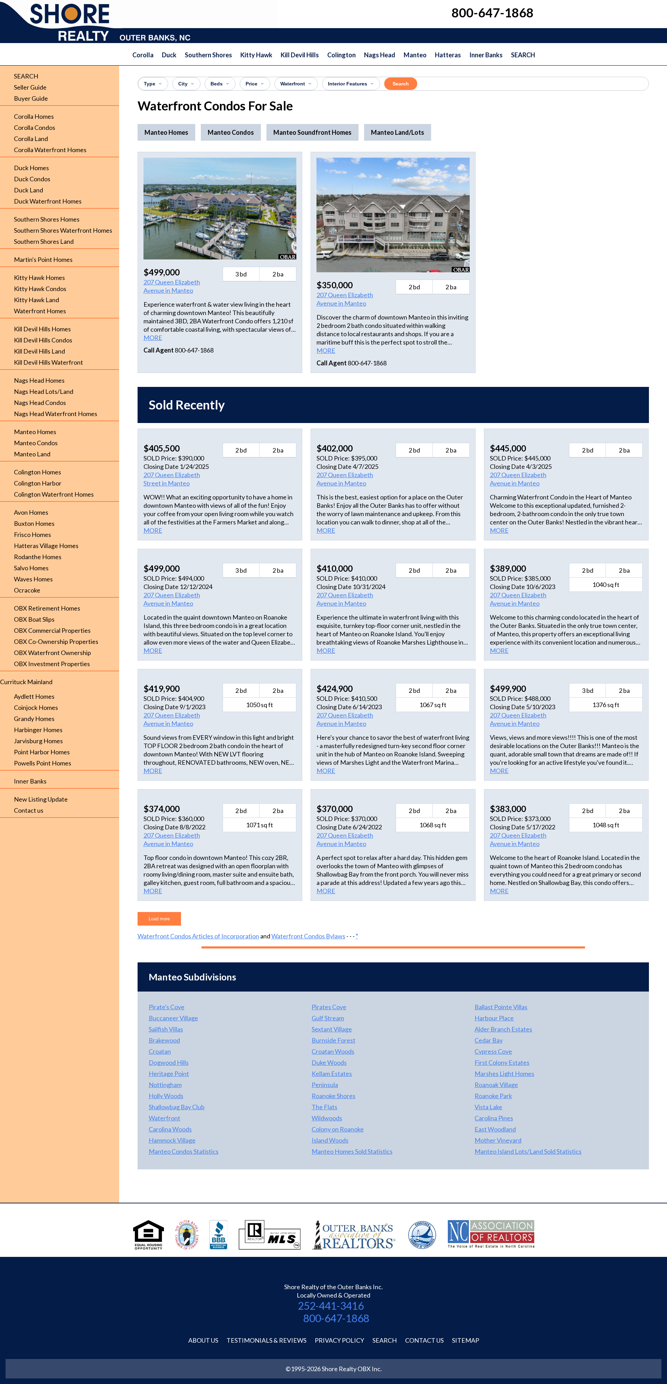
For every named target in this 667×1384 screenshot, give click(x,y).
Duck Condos (32, 179)
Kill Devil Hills (300, 55)
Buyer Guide (31, 98)
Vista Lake (488, 1107)
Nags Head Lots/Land (43, 391)
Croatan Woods (333, 1051)
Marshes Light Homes (504, 1073)
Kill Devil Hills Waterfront (48, 362)
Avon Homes (31, 512)
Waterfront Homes (40, 311)
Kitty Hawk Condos (40, 288)
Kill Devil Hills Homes (42, 329)
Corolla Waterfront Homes (50, 150)
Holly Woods (166, 1096)
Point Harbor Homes (42, 752)
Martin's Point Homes (43, 259)
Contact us (28, 810)
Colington (341, 55)
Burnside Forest (333, 1040)
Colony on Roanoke (338, 1129)
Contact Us (424, 1340)
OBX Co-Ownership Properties (56, 641)
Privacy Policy (339, 1340)
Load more (159, 918)
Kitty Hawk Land (36, 300)
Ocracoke (27, 590)
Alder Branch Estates (503, 1029)
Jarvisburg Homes (38, 741)
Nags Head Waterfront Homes (55, 413)
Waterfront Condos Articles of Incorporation (198, 936)
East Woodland (495, 1129)
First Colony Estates (502, 1062)
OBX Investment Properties (52, 664)
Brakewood (164, 1040)
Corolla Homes (34, 116)
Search (401, 83)
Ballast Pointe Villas (501, 1007)
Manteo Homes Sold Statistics (352, 1151)
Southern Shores (208, 55)
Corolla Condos (34, 127)
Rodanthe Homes (37, 557)
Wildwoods (327, 1118)
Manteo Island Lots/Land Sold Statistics (528, 1151)
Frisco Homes (32, 534)
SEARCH (523, 55)
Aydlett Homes (34, 696)
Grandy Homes (34, 718)
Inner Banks (486, 55)
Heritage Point (169, 1073)
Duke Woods (329, 1062)
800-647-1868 (336, 1318)
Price (251, 83)
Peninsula (325, 1084)
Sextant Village (332, 1029)
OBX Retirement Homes (47, 608)
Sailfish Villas (166, 1029)
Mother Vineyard (498, 1140)
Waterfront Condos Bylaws (308, 936)
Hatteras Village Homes (46, 545)
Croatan (160, 1051)
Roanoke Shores (333, 1096)
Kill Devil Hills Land (39, 351)
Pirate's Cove (166, 1007)
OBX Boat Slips (34, 619)
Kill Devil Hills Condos (43, 340)
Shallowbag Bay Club (177, 1107)
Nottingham (165, 1084)
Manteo (415, 55)
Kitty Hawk (256, 55)
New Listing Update (41, 799)
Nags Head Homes (39, 380)
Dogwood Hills (169, 1062)
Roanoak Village (496, 1084)
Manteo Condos (36, 443)
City (183, 83)
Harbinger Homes (38, 730)
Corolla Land (31, 138)
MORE (152, 337)
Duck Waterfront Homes (48, 201)
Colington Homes (37, 472)
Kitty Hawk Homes (39, 277)
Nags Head (379, 55)
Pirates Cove (329, 1007)
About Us (203, 1340)
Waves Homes (33, 579)
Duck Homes (31, 168)
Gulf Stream (328, 1018)
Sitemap (465, 1340)
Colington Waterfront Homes (54, 494)
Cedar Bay (489, 1040)
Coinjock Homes (36, 707)
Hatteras (448, 55)
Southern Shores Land (44, 241)
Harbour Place (494, 1018)
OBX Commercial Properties (52, 630)
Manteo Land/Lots (397, 132)
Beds (217, 83)
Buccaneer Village (173, 1018)
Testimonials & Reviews (266, 1340)
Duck (169, 55)
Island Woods (330, 1140)
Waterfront (292, 83)
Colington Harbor (37, 483)
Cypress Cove (493, 1051)
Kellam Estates (332, 1073)
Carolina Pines (494, 1118)
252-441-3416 (331, 1305)
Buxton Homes (34, 523)
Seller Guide (30, 87)
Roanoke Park (493, 1096)
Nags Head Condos (40, 402)
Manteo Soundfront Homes (312, 132)
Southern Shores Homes (47, 219)
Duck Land (28, 190)
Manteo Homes (35, 432)
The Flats (324, 1107)
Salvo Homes (31, 568)
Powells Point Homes (42, 763)
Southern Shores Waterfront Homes (63, 230)
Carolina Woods (170, 1129)
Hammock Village (172, 1140)
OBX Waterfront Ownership (52, 652)
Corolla (143, 55)
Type (149, 83)
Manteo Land (32, 454)
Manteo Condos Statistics (184, 1151)
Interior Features (347, 83)
